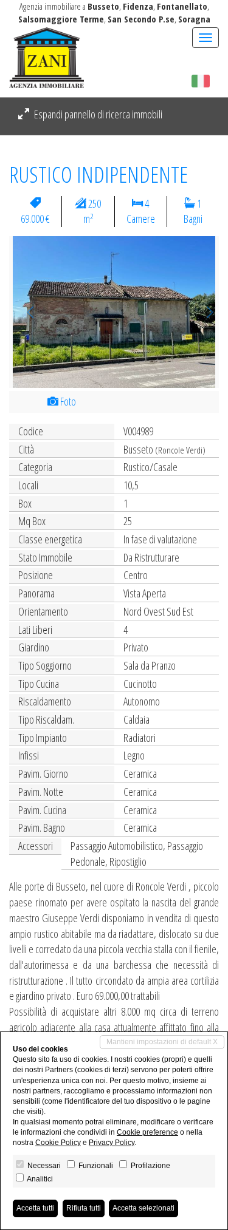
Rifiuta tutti (83, 1208)
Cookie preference (147, 1132)
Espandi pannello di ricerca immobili (97, 114)
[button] (25, 312)
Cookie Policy (58, 1142)
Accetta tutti (35, 1208)
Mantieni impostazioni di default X (162, 1042)
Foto (67, 401)
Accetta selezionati (143, 1208)
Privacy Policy (111, 1142)
